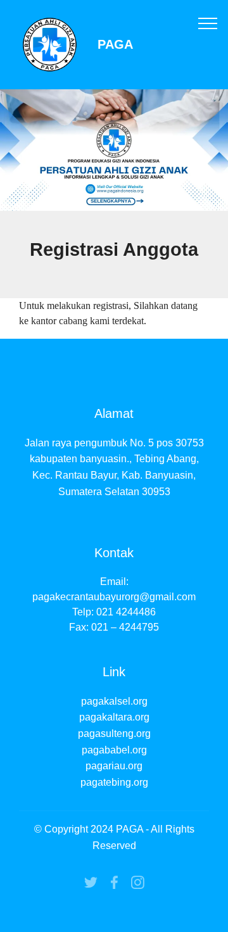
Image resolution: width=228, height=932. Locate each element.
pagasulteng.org (114, 733)
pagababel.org (114, 750)
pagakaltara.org (114, 717)
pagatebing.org (114, 782)
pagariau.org (114, 765)
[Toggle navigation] (208, 22)
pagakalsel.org (114, 701)
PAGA (115, 45)
